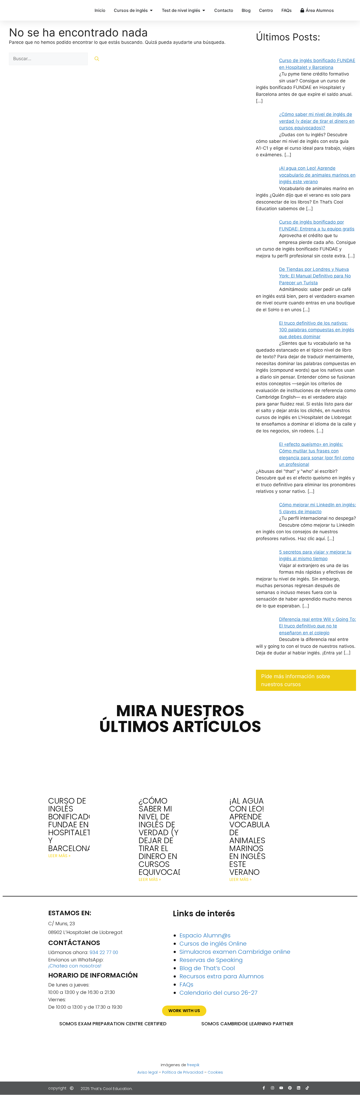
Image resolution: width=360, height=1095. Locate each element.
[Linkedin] (298, 1088)
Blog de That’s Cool (207, 968)
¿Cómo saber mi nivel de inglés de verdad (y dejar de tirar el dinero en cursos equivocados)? (170, 836)
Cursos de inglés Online (213, 944)
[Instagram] (272, 1088)
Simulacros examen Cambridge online (234, 952)
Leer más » (59, 856)
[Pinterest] (290, 1088)
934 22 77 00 (104, 952)
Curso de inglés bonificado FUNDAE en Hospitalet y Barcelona (71, 824)
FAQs (186, 984)
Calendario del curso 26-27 (218, 993)
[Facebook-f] (263, 1088)
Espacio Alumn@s (205, 935)
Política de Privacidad (182, 1072)
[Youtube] (281, 1088)
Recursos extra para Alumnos (221, 976)
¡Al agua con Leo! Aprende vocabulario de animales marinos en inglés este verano (255, 836)
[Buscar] (97, 59)
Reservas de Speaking (211, 960)
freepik (193, 1065)
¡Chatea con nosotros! (74, 965)
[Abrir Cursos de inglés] (151, 10)
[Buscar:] (49, 58)
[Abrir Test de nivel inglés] (204, 10)
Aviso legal (147, 1072)
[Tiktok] (307, 1088)
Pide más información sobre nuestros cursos (295, 680)
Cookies (215, 1072)
